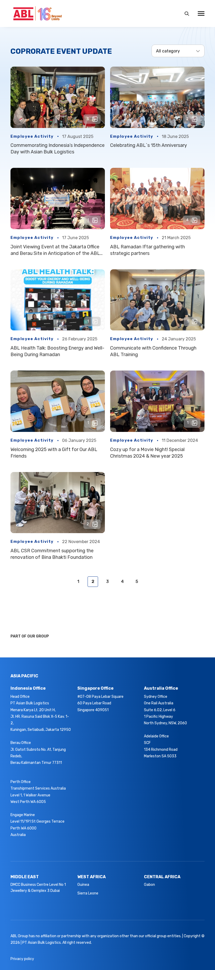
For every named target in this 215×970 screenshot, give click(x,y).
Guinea (83, 884)
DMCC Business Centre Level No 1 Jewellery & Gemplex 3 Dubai (38, 887)
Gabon (149, 884)
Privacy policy (22, 959)
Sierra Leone (87, 893)
